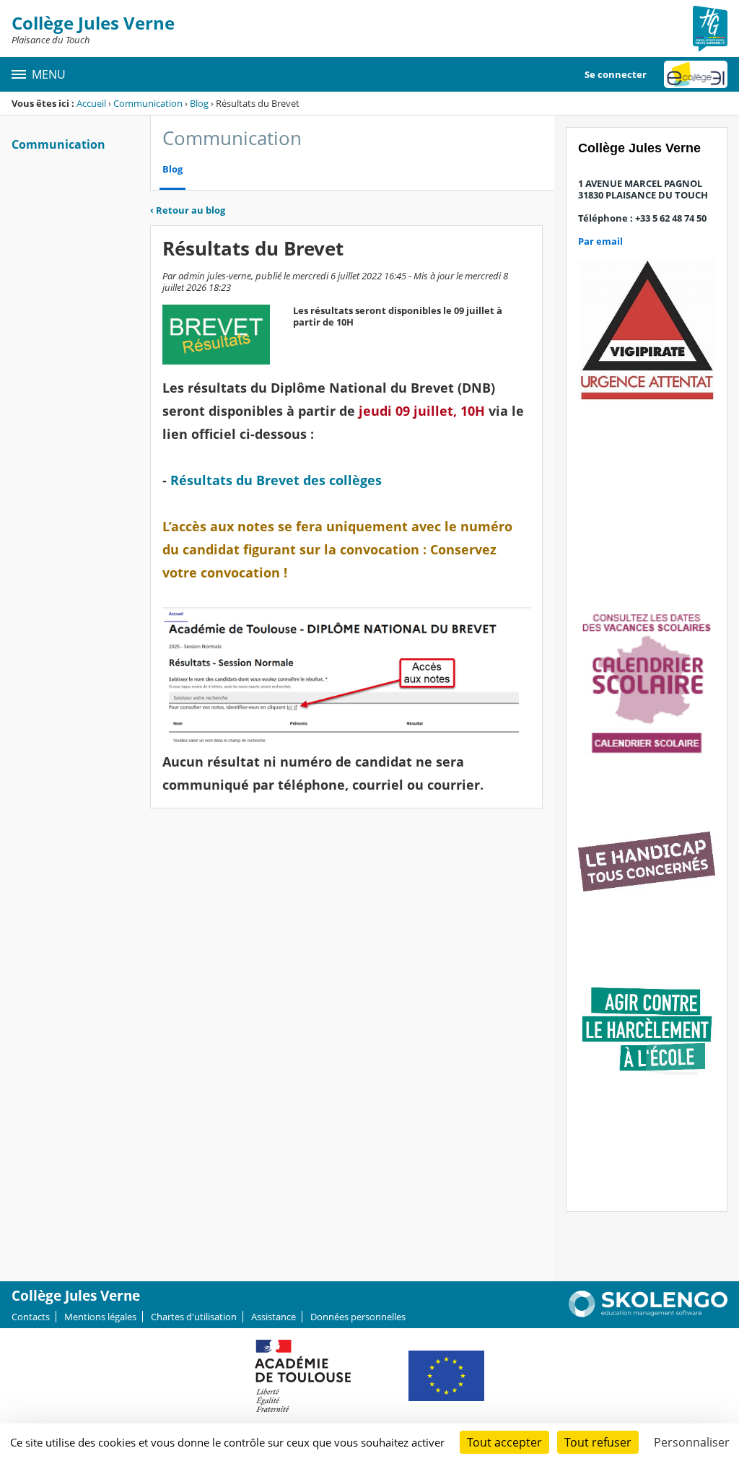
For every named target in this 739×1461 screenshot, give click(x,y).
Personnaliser (692, 1442)
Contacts (31, 1316)
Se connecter (616, 74)
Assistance (273, 1316)
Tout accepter (504, 1442)
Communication (148, 103)
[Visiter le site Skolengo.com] (648, 1313)
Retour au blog (187, 210)
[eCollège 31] (695, 74)
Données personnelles (358, 1316)
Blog (199, 103)
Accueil (91, 103)
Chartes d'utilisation (194, 1316)
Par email (600, 241)
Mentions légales (100, 1316)
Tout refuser (597, 1442)
